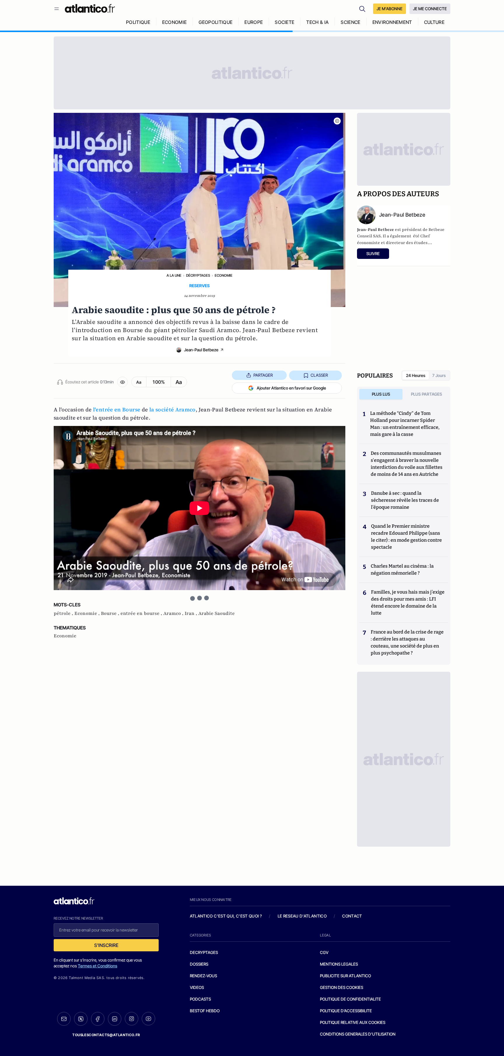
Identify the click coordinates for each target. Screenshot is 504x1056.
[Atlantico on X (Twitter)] (81, 1019)
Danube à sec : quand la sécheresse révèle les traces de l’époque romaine (405, 500)
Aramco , (174, 613)
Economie (223, 275)
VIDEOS (197, 987)
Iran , (191, 613)
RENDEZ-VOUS (203, 975)
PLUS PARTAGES (426, 394)
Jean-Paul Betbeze (201, 349)
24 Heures (415, 375)
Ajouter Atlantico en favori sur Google (291, 387)
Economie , (87, 613)
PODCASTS (200, 999)
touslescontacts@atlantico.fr (106, 1035)
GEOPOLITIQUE (215, 22)
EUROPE (253, 22)
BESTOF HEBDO (205, 1010)
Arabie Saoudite (216, 613)
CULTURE (434, 22)
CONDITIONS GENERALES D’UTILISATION (358, 1034)
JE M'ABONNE (389, 8)
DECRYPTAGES (204, 952)
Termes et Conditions (97, 965)
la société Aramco (172, 409)
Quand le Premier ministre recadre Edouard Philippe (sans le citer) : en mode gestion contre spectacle (406, 536)
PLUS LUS (381, 394)
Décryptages (198, 275)
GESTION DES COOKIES (341, 987)
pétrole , (64, 613)
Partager (263, 375)
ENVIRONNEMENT (392, 22)
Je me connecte (430, 8)
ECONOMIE (174, 22)
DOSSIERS (199, 964)
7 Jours (439, 375)
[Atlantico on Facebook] (97, 1019)
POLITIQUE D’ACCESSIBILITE (346, 1010)
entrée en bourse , (141, 613)
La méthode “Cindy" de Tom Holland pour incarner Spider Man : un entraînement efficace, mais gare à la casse (405, 424)
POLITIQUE (138, 22)
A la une (174, 275)
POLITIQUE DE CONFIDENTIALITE (350, 999)
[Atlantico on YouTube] (148, 1018)
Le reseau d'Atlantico (302, 915)
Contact (352, 915)
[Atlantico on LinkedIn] (114, 1019)
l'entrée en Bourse (116, 409)
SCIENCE (350, 22)
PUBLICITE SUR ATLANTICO (345, 975)
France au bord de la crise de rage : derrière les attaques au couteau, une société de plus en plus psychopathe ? (407, 642)
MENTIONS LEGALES (339, 964)
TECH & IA (317, 22)
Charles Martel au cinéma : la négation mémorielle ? (402, 569)
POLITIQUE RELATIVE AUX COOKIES (352, 1022)
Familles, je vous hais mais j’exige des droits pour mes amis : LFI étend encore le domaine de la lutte (407, 602)
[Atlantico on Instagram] (131, 1018)
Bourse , (110, 613)
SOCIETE (284, 22)
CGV (324, 952)
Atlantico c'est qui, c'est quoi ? (226, 915)
